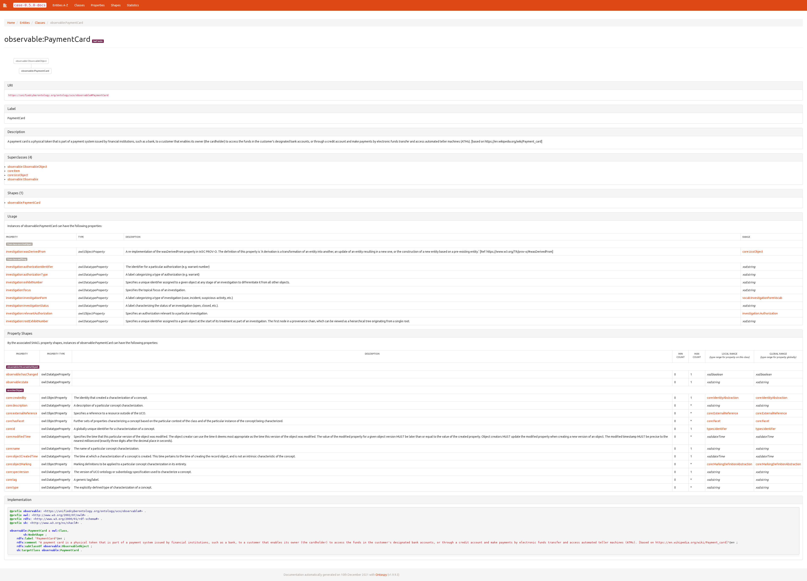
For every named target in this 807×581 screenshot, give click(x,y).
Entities (25, 22)
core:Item (14, 171)
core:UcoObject (18, 175)
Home (11, 22)
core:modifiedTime (18, 436)
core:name (13, 448)
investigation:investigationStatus (27, 305)
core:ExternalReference (722, 413)
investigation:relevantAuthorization (29, 313)
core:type (12, 487)
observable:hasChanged (22, 374)
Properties (98, 5)
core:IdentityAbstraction (722, 397)
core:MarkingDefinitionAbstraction (729, 464)
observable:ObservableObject (31, 61)
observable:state (17, 382)
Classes (79, 5)
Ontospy (381, 574)
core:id (10, 428)
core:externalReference (21, 413)
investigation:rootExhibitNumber (27, 321)
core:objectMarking (18, 464)
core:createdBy (16, 397)
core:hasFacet (15, 421)
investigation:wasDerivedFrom (26, 251)
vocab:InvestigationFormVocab (762, 298)
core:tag (11, 479)
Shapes (116, 5)
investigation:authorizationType (27, 274)
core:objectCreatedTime (22, 456)
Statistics (133, 5)
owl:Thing (22, 259)
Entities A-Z (60, 5)
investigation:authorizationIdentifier (29, 266)
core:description (16, 405)
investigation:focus (18, 290)
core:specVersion (17, 472)
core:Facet (713, 421)
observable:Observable (23, 179)
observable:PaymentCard (24, 202)
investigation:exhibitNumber (24, 282)
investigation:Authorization (760, 313)
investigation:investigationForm (26, 298)
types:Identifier (717, 428)
